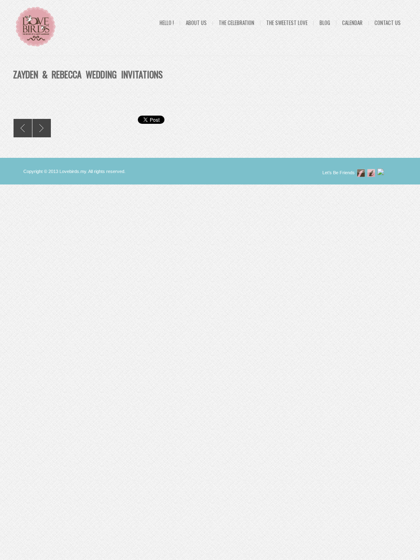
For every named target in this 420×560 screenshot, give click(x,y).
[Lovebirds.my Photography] (381, 172)
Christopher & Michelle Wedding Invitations (41, 128)
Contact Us (387, 22)
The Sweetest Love (287, 22)
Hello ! (167, 22)
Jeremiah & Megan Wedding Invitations (23, 128)
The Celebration (236, 22)
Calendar (352, 22)
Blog (325, 22)
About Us (196, 22)
